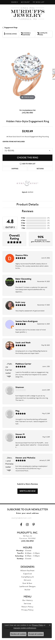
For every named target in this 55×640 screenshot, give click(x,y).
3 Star (23, 223)
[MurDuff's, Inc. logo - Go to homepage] (27, 13)
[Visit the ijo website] (27, 620)
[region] (27, 75)
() (48, 218)
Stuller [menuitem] (28, 590)
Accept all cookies (36, 634)
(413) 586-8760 (27, 113)
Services (27, 603)
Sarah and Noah (23, 343)
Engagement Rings (11, 27)
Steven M (19, 434)
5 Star (23, 218)
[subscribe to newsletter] (41, 518)
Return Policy (27, 607)
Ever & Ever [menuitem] (27, 583)
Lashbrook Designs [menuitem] (27, 586)
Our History (27, 600)
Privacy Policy (27, 610)
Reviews (27, 211)
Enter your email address (27, 513)
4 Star (23, 220)
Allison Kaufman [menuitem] (27, 570)
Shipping (15, 169)
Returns (40, 169)
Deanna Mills (21, 255)
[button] (14, 2)
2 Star (23, 225)
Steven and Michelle (25, 458)
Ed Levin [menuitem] (27, 580)
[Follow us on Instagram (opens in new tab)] (27, 524)
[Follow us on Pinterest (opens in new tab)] (33, 524)
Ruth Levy (20, 302)
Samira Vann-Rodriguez (26, 321)
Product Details (27, 204)
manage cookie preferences (24, 628)
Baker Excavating (23, 279)
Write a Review (28, 491)
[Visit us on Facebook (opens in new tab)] (21, 524)
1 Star (23, 228)
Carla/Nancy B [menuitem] (27, 577)
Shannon (19, 387)
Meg (17, 411)
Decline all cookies (18, 634)
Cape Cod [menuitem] (27, 574)
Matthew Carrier (23, 364)
